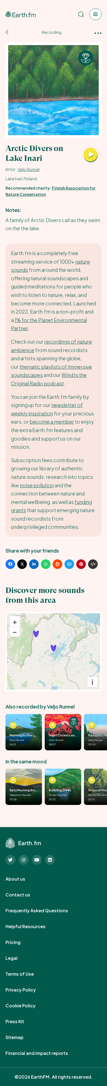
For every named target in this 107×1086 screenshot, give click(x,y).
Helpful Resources (31, 926)
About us (21, 879)
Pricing (19, 942)
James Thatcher (58, 794)
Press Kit (20, 1021)
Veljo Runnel (29, 169)
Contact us (23, 895)
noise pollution (37, 485)
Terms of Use (25, 974)
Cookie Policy (26, 1005)
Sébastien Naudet (20, 794)
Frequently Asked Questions (42, 910)
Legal (17, 958)
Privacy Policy (26, 990)
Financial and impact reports (42, 1053)
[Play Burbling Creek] (52, 780)
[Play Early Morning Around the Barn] (13, 780)
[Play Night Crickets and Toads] (52, 725)
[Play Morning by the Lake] (13, 725)
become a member (52, 421)
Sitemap (20, 1037)
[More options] (98, 32)
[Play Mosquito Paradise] (91, 725)
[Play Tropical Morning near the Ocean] (91, 780)
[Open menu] (95, 14)
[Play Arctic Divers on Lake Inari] (90, 155)
